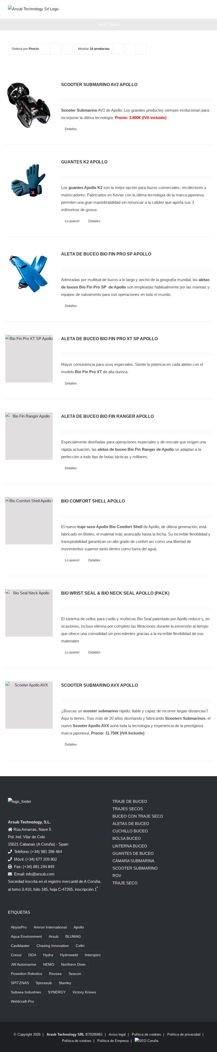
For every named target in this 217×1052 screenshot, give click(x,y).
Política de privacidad (183, 1034)
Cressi (16, 955)
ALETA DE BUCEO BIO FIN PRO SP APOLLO (106, 254)
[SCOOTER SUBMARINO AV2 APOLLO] (29, 104)
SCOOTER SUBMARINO (135, 868)
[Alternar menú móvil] (207, 10)
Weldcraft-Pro (22, 1001)
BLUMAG (73, 937)
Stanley (65, 983)
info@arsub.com (40, 874)
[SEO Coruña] (146, 1041)
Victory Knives (84, 992)
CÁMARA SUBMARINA (133, 861)
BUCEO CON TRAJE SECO (137, 816)
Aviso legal (117, 1034)
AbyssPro (19, 927)
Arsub (53, 937)
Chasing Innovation (53, 946)
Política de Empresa (113, 1041)
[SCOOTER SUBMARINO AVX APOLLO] (29, 705)
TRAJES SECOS (127, 809)
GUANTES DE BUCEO (133, 853)
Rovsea (55, 974)
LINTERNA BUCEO (129, 846)
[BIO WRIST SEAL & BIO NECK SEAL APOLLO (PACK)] (29, 613)
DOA (32, 955)
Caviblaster (20, 946)
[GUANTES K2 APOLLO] (29, 181)
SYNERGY (57, 992)
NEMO (48, 964)
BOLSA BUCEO (126, 838)
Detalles (71, 129)
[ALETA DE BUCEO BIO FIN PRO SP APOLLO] (29, 273)
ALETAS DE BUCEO (130, 823)
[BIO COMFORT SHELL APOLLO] (29, 520)
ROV (116, 875)
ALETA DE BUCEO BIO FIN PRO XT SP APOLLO (109, 339)
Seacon (75, 974)
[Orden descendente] (67, 49)
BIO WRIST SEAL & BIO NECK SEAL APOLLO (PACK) (115, 593)
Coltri (80, 946)
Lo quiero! (72, 221)
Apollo (79, 927)
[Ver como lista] (141, 49)
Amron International (50, 927)
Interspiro (93, 955)
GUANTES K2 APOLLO (84, 162)
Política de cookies (146, 1034)
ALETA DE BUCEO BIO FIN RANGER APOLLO (107, 416)
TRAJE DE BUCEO (129, 801)
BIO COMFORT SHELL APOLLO (93, 501)
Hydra (48, 955)
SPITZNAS (20, 983)
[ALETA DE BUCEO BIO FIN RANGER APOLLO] (29, 436)
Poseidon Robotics (26, 974)
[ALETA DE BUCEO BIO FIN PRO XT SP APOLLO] (29, 358)
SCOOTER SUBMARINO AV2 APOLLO (99, 84)
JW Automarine (23, 964)
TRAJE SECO (125, 883)
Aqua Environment (26, 937)
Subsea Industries (26, 992)
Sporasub (44, 983)
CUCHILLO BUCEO (130, 831)
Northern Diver (73, 964)
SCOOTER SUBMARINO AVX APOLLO (99, 685)
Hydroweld (69, 955)
